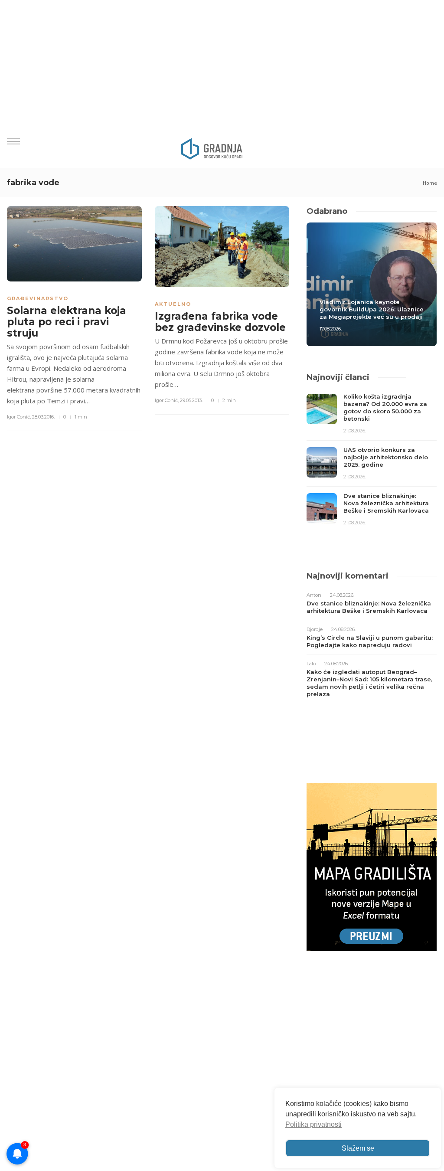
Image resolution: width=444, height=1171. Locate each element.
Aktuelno (173, 304)
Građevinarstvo (38, 298)
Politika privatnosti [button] (313, 1124)
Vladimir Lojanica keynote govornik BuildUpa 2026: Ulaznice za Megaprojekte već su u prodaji (372, 309)
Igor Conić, (19, 417)
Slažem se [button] (358, 1148)
